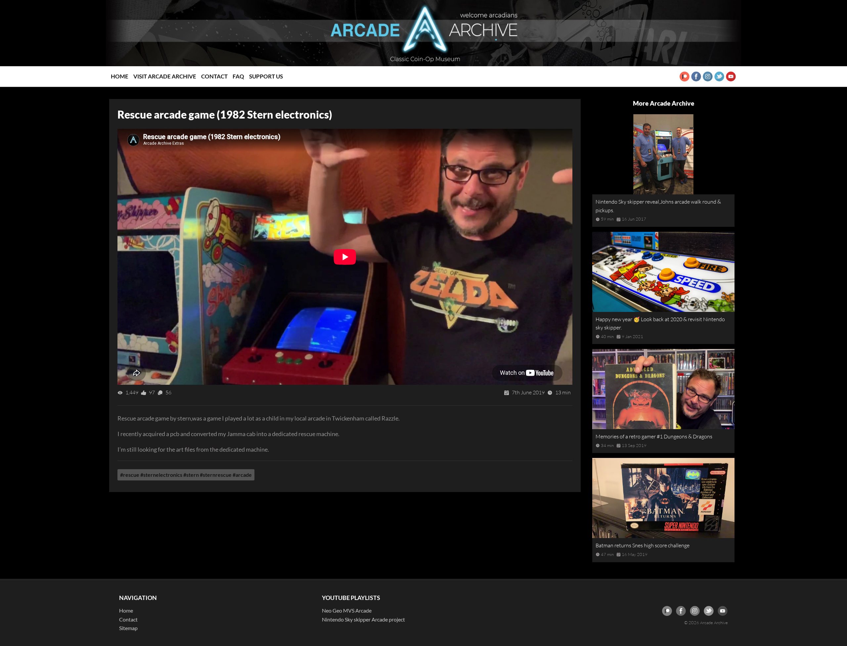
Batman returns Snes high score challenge (643, 545)
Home (119, 76)
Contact (214, 76)
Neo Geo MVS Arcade (347, 610)
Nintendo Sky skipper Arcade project (363, 619)
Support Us (266, 76)
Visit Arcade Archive (164, 76)
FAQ (238, 76)
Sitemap (128, 628)
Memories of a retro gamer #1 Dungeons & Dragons (654, 436)
